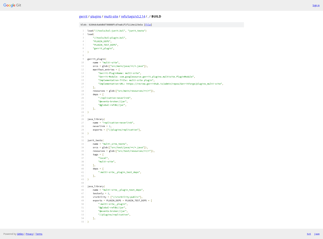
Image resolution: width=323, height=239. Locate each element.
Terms (38, 233)
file (148, 24)
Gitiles (20, 233)
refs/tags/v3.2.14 (133, 16)
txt (309, 233)
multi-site (111, 16)
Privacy (29, 233)
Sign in (316, 5)
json (317, 233)
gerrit (83, 16)
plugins (95, 16)
